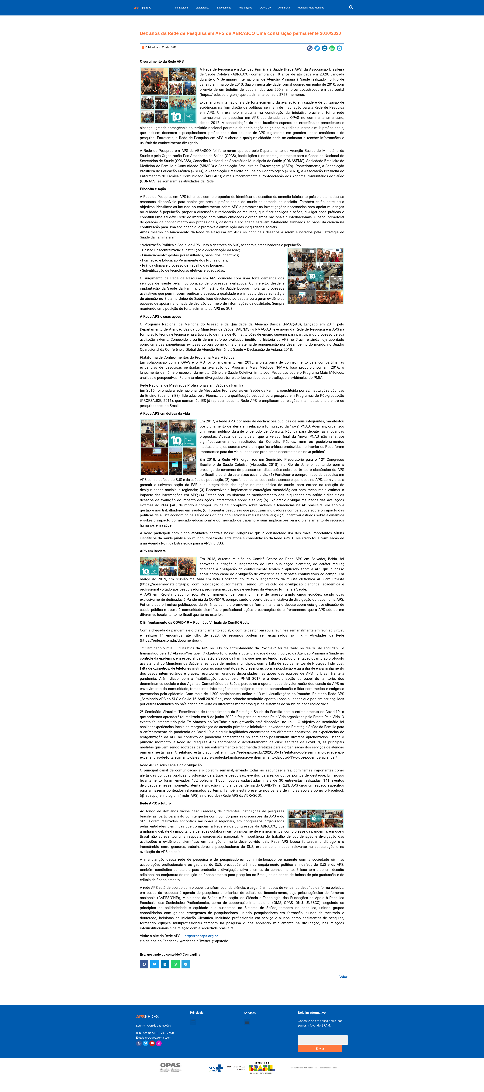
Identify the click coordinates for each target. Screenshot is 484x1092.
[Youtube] (152, 1043)
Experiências (224, 7)
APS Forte (284, 7)
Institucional (181, 7)
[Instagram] (159, 1043)
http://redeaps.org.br (201, 936)
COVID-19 (265, 7)
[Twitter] (145, 1043)
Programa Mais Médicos (310, 7)
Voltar (343, 976)
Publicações (245, 7)
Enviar (320, 1048)
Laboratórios (202, 7)
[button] (310, 48)
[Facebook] (139, 1043)
